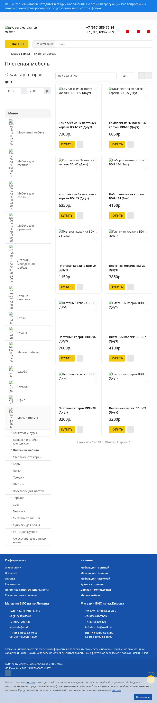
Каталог (87, 560)
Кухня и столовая (92, 584)
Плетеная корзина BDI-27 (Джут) (127, 268)
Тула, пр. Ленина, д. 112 (24, 611)
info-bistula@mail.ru (98, 627)
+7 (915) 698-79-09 (96, 616)
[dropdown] (7, 15)
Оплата (10, 578)
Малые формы (20, 53)
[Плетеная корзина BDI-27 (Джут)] (129, 244)
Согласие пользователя (21, 595)
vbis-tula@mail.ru (20, 627)
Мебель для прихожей (95, 578)
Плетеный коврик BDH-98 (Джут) (77, 410)
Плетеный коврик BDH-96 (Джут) (77, 339)
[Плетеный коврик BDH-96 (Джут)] (79, 316)
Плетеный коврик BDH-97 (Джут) (127, 339)
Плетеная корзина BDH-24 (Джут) (77, 268)
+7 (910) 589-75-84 (20, 616)
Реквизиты (12, 584)
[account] (149, 15)
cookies (30, 682)
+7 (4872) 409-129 (95, 622)
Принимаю (143, 697)
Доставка (11, 573)
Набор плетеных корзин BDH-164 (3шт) (127, 196)
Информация (15, 560)
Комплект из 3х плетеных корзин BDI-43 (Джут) (77, 196)
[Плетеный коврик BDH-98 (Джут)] (79, 387)
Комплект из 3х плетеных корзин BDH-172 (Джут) (77, 125)
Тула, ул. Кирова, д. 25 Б (100, 611)
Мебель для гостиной (95, 567)
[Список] (148, 75)
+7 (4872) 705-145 (19, 622)
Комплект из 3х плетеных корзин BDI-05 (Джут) (127, 125)
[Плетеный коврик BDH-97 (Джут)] (129, 316)
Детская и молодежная (96, 589)
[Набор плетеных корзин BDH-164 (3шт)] (129, 173)
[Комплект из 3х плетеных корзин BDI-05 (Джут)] (129, 102)
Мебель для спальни (94, 573)
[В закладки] (96, 89)
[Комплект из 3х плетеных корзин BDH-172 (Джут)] (79, 102)
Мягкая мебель (91, 595)
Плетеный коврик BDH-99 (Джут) (127, 410)
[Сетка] (141, 75)
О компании (13, 567)
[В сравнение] (96, 96)
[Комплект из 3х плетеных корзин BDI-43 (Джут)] (79, 173)
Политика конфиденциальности (27, 589)
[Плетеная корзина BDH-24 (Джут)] (79, 244)
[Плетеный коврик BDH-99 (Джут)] (129, 387)
